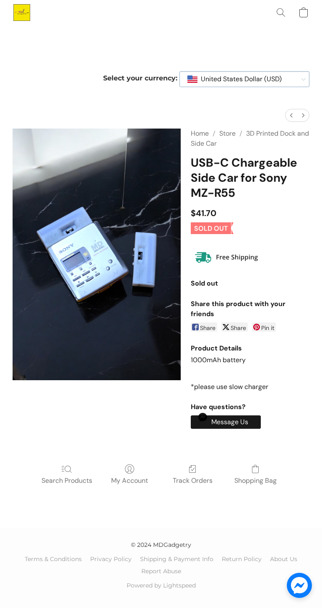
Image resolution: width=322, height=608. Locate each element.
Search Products (67, 480)
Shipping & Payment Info (176, 559)
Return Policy (242, 559)
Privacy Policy (111, 559)
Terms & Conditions (53, 559)
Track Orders (193, 480)
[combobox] (244, 79)
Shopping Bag (255, 480)
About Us (283, 559)
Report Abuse (161, 571)
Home (200, 133)
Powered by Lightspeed (161, 585)
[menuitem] (291, 115)
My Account (129, 480)
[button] (21, 12)
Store (227, 133)
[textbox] (238, 79)
